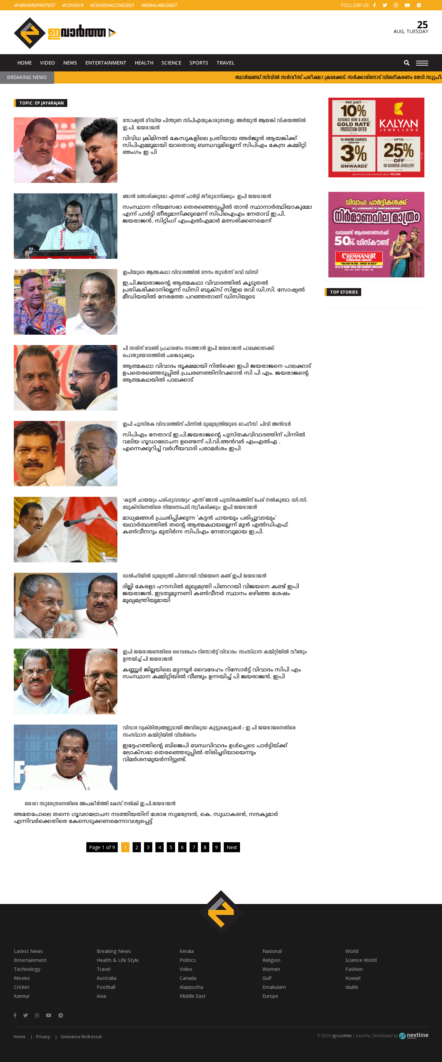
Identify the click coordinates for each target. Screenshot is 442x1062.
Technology (27, 969)
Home (24, 62)
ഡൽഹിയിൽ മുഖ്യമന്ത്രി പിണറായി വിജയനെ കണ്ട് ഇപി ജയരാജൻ (194, 576)
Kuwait (353, 978)
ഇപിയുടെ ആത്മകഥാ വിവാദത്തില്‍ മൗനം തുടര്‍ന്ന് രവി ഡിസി (190, 272)
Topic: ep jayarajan (41, 103)
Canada (188, 978)
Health (144, 62)
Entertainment (105, 62)
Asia (101, 996)
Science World (361, 960)
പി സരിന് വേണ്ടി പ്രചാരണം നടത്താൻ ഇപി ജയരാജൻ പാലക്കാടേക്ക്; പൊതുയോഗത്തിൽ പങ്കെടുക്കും (199, 352)
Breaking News (114, 951)
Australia (106, 978)
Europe (270, 996)
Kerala (187, 951)
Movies (22, 978)
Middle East (193, 996)
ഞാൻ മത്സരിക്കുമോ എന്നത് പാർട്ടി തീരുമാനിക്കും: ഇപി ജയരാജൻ (197, 196)
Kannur (22, 996)
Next (232, 847)
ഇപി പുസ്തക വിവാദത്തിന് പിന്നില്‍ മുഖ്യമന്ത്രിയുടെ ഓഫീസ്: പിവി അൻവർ (207, 424)
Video (47, 62)
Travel (225, 62)
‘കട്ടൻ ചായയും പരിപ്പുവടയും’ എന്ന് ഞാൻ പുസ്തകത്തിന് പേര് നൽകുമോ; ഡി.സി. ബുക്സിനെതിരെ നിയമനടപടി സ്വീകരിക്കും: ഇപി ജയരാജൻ (215, 504)
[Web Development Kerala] (413, 1036)
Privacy (43, 1037)
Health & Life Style (118, 960)
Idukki (351, 987)
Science (171, 62)
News (70, 62)
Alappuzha (191, 987)
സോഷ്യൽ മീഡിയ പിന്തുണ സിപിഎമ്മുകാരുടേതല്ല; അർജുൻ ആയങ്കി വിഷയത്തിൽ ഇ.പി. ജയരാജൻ (214, 124)
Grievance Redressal (81, 1037)
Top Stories (344, 292)
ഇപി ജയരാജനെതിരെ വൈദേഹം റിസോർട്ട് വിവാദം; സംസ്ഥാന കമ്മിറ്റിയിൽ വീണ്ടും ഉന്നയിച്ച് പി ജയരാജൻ (215, 656)
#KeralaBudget (159, 5)
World (351, 951)
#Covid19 (72, 5)
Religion (271, 960)
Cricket (21, 987)
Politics (188, 960)
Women (271, 969)
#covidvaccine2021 (112, 5)
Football (106, 987)
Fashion (354, 969)
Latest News (28, 951)
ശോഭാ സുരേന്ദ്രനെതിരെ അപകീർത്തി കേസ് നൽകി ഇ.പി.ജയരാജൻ (100, 804)
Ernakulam (274, 987)
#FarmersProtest (34, 5)
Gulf (266, 978)
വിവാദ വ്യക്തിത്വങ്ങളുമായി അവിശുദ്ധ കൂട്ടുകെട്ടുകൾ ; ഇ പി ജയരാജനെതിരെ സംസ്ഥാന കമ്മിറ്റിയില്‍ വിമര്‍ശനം (209, 732)
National (272, 951)
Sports (199, 62)
